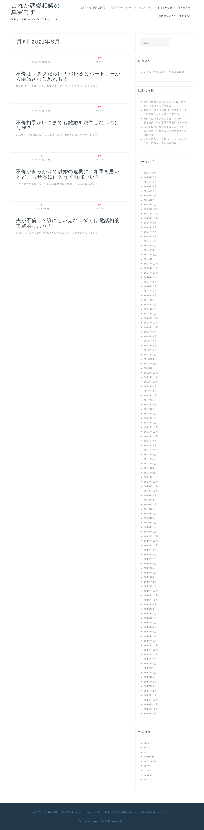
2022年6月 (150, 400)
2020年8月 (150, 500)
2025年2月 (150, 254)
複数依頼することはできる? (174, 16)
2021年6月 (150, 454)
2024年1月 (150, 313)
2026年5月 (150, 186)
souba (147, 770)
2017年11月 (151, 649)
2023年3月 (150, 359)
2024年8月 (150, 281)
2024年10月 (151, 272)
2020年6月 (150, 509)
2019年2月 (150, 581)
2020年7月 (150, 504)
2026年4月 (150, 191)
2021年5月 (150, 459)
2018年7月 (150, 613)
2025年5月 (150, 240)
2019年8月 (150, 554)
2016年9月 (150, 713)
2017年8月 (150, 663)
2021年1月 (150, 477)
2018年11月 (151, 595)
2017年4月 (150, 681)
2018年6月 (150, 618)
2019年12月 (151, 536)
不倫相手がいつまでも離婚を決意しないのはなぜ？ (68, 125)
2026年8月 (150, 172)
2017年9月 (150, 658)
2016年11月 (151, 704)
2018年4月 (150, 627)
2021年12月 (151, 427)
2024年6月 (150, 291)
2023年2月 (150, 363)
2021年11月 (151, 431)
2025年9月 (150, 222)
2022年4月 (150, 409)
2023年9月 (150, 331)
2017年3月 (150, 686)
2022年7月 (150, 395)
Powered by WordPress (93, 821)
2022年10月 (151, 381)
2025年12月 (151, 209)
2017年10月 (151, 654)
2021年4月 (150, 463)
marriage (149, 756)
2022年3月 (150, 413)
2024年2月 (150, 309)
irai (146, 752)
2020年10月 (151, 490)
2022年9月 (150, 386)
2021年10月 (151, 436)
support (149, 774)
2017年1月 (150, 695)
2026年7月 (150, 177)
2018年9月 (150, 604)
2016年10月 (151, 709)
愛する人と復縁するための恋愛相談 (164, 72)
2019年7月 (150, 559)
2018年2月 (150, 636)
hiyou (147, 743)
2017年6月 (150, 672)
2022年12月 (151, 372)
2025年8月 (150, 227)
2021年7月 (150, 449)
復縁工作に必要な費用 (92, 7)
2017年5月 (150, 677)
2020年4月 (150, 518)
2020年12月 (151, 481)
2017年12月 (151, 645)
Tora (122, 821)
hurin (147, 747)
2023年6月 (150, 345)
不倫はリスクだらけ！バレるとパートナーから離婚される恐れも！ (68, 76)
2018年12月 (151, 590)
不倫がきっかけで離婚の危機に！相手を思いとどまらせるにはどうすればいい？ (68, 174)
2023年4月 (150, 354)
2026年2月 (150, 200)
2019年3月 (150, 577)
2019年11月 (151, 540)
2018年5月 (150, 622)
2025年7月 (150, 231)
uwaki (147, 779)
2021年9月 (150, 440)
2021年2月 (150, 472)
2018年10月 (151, 600)
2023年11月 (151, 322)
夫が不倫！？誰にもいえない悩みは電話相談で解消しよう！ (68, 223)
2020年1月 (150, 531)
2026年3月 (150, 195)
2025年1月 (150, 259)
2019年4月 (150, 572)
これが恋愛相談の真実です (35, 8)
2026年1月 (150, 204)
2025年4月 (150, 245)
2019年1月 (150, 586)
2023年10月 (151, 327)
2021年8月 (150, 445)
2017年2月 (150, 690)
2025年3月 (150, 250)
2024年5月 (150, 295)
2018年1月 (150, 640)
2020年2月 (150, 527)
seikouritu (150, 761)
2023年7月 (150, 340)
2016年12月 (151, 699)
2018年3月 (150, 631)
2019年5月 (150, 568)
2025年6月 (150, 236)
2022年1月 (150, 422)
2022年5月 (150, 404)
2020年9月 (150, 495)
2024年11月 (151, 268)
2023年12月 (151, 318)
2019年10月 (151, 545)
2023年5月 (150, 350)
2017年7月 (150, 668)
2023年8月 (150, 336)
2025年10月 (151, 218)
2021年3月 (150, 468)
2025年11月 (151, 213)
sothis (100, 61)
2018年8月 (150, 609)
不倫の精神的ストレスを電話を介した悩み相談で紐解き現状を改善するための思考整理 (165, 131)
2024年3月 (150, 304)
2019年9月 (150, 549)
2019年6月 (150, 563)
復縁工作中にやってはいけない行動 (131, 7)
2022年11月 (151, 377)
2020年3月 (150, 522)
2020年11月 (151, 486)
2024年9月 (150, 277)
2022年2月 (150, 418)
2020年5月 (150, 513)
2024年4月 (150, 300)
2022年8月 (150, 390)
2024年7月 (150, 286)
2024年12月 (151, 263)
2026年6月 (150, 181)
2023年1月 (150, 368)
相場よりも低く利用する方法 (173, 7)
